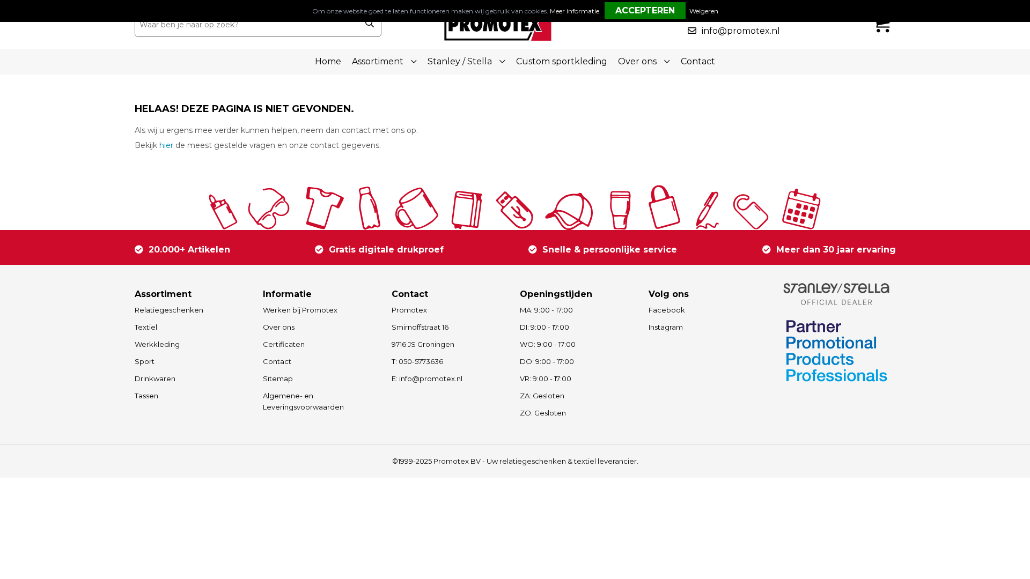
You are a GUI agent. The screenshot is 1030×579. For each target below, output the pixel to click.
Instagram (666, 327)
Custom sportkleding (561, 61)
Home (328, 61)
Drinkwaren (155, 378)
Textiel (146, 327)
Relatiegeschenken (169, 310)
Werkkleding (157, 344)
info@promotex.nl (741, 31)
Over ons (279, 327)
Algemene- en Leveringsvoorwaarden (303, 401)
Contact (698, 61)
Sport (144, 361)
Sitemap (278, 378)
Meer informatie (574, 11)
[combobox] (246, 24)
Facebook (667, 310)
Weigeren (703, 11)
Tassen (146, 395)
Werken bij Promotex (300, 310)
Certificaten (284, 344)
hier (166, 145)
